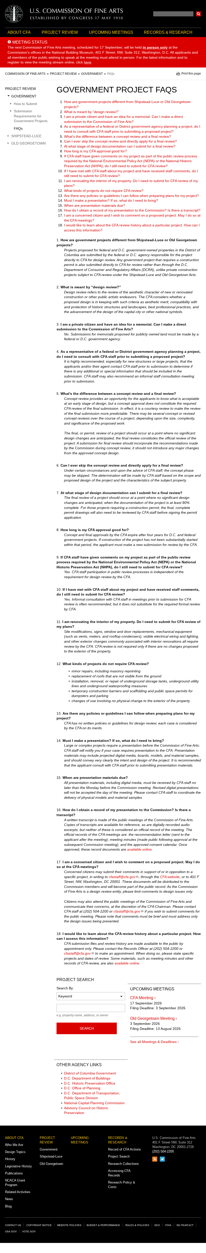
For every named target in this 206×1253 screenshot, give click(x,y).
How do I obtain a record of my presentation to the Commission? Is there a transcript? (132, 210)
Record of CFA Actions (124, 1149)
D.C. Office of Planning (82, 1088)
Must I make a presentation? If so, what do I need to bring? (111, 200)
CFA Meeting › (143, 998)
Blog (8, 1206)
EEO (157, 1225)
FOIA (168, 1225)
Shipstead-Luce (26, 136)
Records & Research (168, 32)
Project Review (60, 32)
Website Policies (69, 1225)
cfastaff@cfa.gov (122, 877)
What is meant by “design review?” (91, 112)
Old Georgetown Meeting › (153, 1018)
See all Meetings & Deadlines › (154, 1042)
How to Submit (25, 104)
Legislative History (18, 1166)
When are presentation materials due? (94, 205)
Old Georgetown (28, 143)
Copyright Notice (39, 1225)
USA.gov (11, 1231)
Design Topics (15, 1152)
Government (23, 96)
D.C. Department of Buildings (87, 1078)
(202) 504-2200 (163, 1151)
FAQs (18, 128)
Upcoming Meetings (111, 32)
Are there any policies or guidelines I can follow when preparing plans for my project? (131, 196)
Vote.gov (29, 1231)
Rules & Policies (137, 1225)
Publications (14, 1173)
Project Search (119, 1156)
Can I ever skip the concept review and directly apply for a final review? (120, 141)
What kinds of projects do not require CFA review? (103, 191)
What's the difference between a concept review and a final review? (117, 136)
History (10, 1159)
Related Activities (17, 1192)
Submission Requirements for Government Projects (30, 116)
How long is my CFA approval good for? (95, 151)
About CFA (19, 32)
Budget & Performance (103, 1225)
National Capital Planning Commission (94, 1103)
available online (139, 849)
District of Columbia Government (90, 1073)
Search (198, 13)
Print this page (191, 73)
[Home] (64, 14)
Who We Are (14, 1145)
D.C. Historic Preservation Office (89, 1083)
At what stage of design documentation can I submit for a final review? (119, 146)
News (9, 1199)
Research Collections (123, 1164)
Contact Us (13, 1225)
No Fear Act (185, 1225)
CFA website (170, 877)
